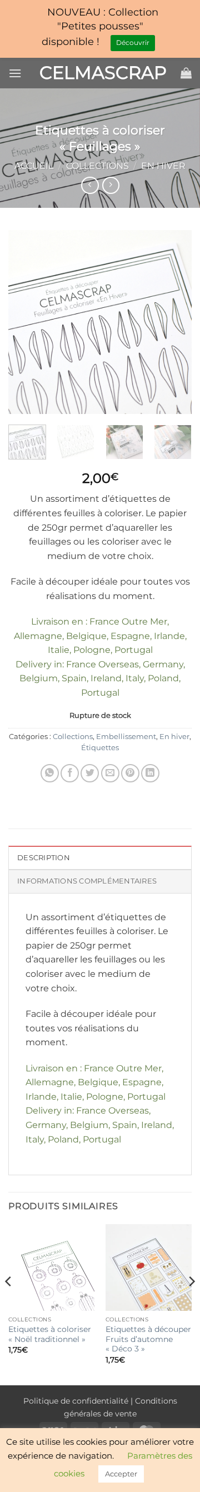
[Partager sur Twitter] (90, 773)
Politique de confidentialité (75, 1401)
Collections (97, 166)
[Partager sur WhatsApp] (50, 773)
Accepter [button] (121, 1473)
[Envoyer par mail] (110, 773)
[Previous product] (110, 185)
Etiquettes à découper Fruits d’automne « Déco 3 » (148, 1339)
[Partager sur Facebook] (70, 773)
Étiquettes (100, 747)
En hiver (163, 166)
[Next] (174, 322)
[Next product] (89, 185)
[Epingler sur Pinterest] (130, 773)
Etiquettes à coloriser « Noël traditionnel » (49, 1334)
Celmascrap (100, 73)
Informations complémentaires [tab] (87, 881)
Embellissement (126, 736)
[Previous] (26, 322)
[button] (15, 73)
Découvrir (132, 42)
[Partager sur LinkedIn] (150, 773)
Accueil (33, 166)
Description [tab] (43, 858)
